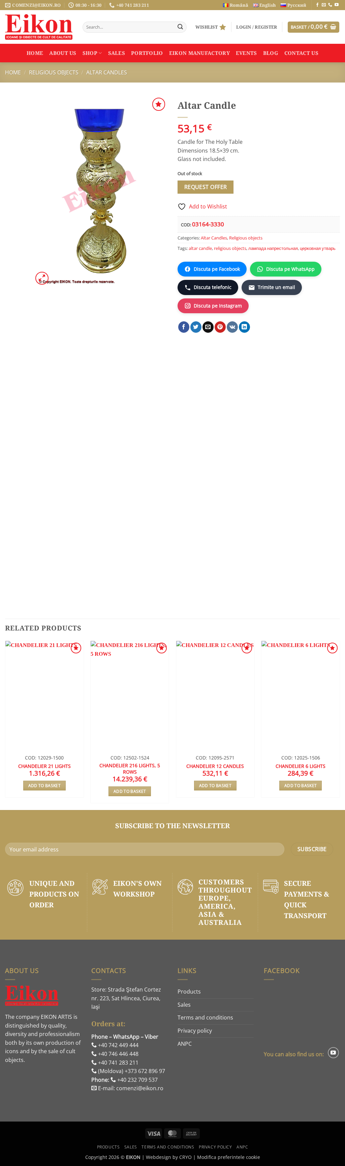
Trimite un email (276, 287)
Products (189, 991)
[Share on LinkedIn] (244, 327)
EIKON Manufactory (199, 53)
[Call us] (330, 5)
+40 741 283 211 (117, 1062)
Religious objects (54, 72)
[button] (256, 27)
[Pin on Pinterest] (220, 327)
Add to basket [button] (44, 785)
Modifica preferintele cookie (228, 1157)
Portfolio (147, 53)
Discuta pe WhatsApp (290, 269)
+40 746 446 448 (117, 1054)
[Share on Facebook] (183, 327)
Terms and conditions (205, 1017)
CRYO (185, 1157)
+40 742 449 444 (117, 1045)
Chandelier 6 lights (300, 766)
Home (35, 53)
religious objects (230, 248)
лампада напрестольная (273, 248)
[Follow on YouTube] (337, 5)
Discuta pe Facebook (217, 269)
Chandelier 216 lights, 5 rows (129, 769)
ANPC (185, 1043)
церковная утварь (318, 248)
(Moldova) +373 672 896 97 (131, 1071)
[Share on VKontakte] (232, 327)
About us (62, 53)
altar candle (200, 248)
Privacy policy (195, 1030)
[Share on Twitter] (195, 327)
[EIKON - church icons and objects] (38, 26)
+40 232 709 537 (137, 1079)
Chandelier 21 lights (44, 766)
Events (246, 53)
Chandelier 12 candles (215, 766)
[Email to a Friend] (208, 327)
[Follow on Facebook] (317, 5)
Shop (90, 53)
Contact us (301, 53)
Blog (270, 53)
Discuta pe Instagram (218, 305)
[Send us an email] (324, 5)
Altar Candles (106, 72)
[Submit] (180, 27)
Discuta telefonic (212, 287)
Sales (116, 53)
